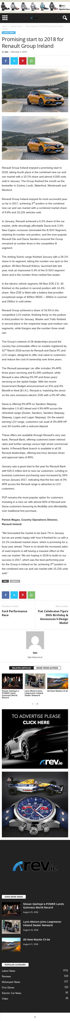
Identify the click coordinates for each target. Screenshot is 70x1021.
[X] (14, 61)
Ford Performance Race (14, 613)
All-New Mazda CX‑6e (57, 690)
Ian (6, 51)
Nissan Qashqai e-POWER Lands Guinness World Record (10, 694)
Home (4, 26)
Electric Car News (11, 993)
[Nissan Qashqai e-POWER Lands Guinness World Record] (12, 681)
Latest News (16, 26)
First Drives (8, 987)
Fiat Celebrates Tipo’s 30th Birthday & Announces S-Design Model (53, 617)
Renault (15, 581)
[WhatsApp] (31, 61)
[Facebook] (5, 61)
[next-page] (37, 704)
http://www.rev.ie (35, 657)
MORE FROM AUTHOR (47, 667)
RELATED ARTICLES (21, 667)
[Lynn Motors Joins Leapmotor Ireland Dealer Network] (35, 681)
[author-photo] (35, 640)
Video (5, 998)
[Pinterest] (23, 61)
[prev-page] (33, 704)
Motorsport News (11, 982)
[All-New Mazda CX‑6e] (57, 681)
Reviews (6, 976)
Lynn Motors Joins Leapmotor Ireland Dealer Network (34, 693)
